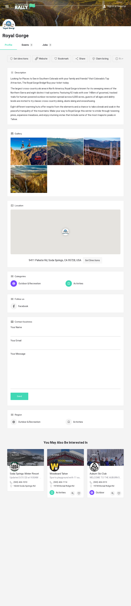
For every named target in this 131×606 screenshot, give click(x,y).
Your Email (16, 340)
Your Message (18, 354)
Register (121, 6)
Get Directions (92, 260)
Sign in (110, 6)
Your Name (16, 327)
